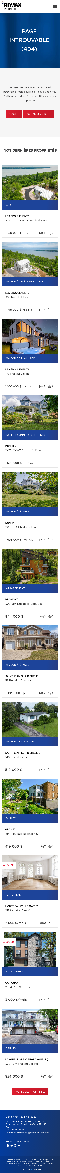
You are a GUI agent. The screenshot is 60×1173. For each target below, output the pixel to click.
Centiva (36, 1169)
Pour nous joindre (38, 114)
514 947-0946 (18, 1130)
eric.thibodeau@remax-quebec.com (31, 1133)
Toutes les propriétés (30, 1092)
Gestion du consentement (30, 1165)
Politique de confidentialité (18, 1163)
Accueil (14, 114)
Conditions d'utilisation (43, 1163)
